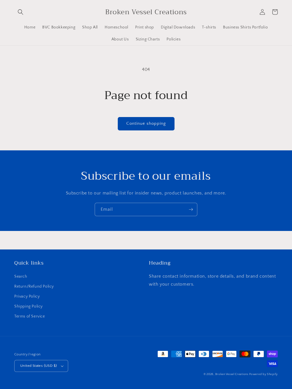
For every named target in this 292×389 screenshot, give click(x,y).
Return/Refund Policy (34, 286)
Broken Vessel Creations (231, 374)
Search (20, 276)
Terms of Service (29, 316)
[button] (20, 12)
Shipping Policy (28, 306)
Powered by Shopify (263, 374)
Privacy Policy (27, 296)
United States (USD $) (38, 366)
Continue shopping (146, 123)
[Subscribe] (190, 209)
